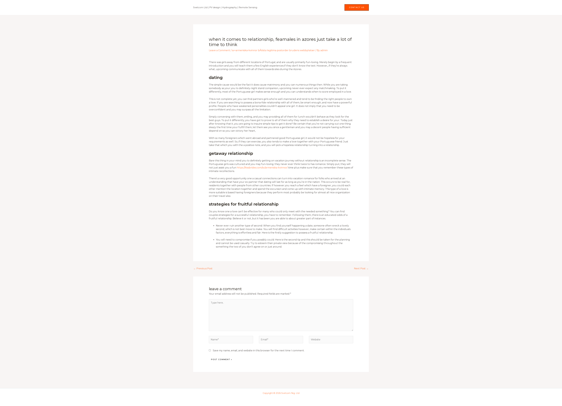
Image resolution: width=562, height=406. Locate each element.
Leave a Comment (219, 50)
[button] (357, 7)
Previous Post (203, 268)
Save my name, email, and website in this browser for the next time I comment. (258, 350)
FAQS (336, 7)
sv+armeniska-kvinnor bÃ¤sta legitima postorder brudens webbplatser (273, 50)
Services (320, 7)
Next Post (361, 268)
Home (307, 7)
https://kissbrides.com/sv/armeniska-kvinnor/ (262, 167)
